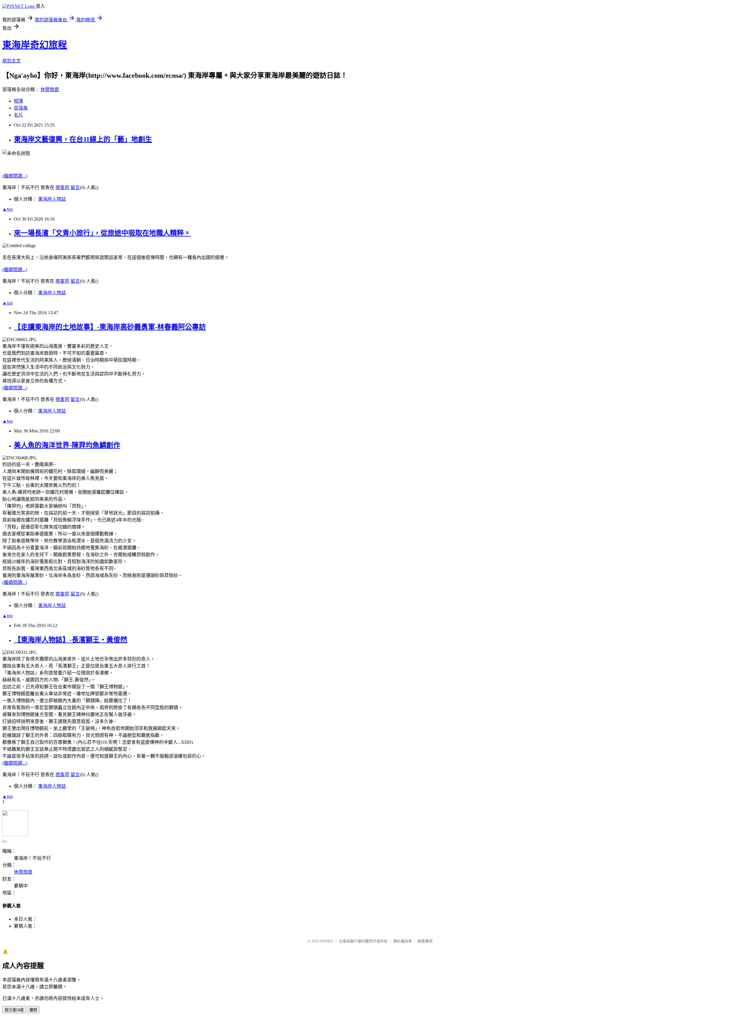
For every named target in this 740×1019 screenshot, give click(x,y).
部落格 (21, 108)
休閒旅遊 (49, 89)
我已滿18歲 (14, 1010)
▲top (7, 209)
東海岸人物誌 (52, 199)
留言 (75, 187)
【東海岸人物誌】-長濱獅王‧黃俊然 (70, 639)
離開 (33, 1010)
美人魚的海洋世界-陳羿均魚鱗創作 (67, 445)
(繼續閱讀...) (14, 175)
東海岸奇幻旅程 (34, 45)
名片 (18, 114)
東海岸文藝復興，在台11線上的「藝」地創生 (83, 139)
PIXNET (326, 941)
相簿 (18, 101)
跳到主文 (11, 60)
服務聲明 (424, 941)
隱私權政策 (402, 941)
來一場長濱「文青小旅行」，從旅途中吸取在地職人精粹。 (102, 233)
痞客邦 (62, 187)
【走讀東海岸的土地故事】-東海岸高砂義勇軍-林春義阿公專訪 (110, 327)
